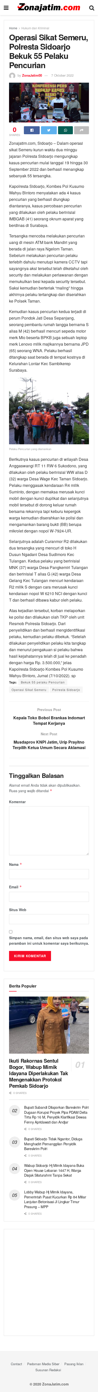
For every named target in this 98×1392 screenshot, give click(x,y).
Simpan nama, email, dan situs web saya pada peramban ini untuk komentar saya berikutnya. (49, 940)
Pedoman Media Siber (43, 1363)
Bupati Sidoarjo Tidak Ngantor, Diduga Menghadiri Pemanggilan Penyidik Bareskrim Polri (53, 1143)
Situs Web (17, 909)
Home (13, 28)
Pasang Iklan (73, 1363)
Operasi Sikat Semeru (29, 689)
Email (15, 886)
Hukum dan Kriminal (35, 28)
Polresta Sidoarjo (66, 689)
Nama (15, 864)
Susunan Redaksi (48, 1369)
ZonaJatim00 (32, 75)
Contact (16, 1363)
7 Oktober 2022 (62, 75)
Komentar (17, 801)
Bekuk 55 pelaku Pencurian (43, 682)
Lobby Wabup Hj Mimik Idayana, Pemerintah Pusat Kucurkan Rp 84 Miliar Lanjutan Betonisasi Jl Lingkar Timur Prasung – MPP (55, 1199)
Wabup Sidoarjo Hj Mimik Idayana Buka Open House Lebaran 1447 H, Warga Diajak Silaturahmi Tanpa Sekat (54, 1170)
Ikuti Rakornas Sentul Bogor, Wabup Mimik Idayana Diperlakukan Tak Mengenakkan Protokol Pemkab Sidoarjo (38, 1073)
